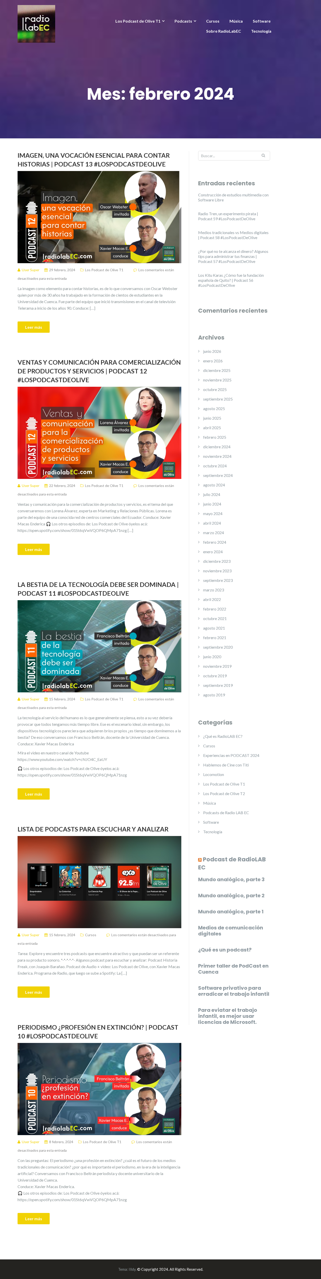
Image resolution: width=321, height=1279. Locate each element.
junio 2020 (212, 656)
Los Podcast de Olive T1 (137, 21)
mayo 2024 (212, 513)
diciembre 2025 (216, 370)
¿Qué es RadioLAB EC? (223, 736)
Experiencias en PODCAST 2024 (231, 755)
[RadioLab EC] (36, 23)
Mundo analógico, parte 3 (231, 879)
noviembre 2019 (217, 666)
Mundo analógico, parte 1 (231, 912)
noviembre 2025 (217, 379)
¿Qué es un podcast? (225, 950)
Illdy (132, 1269)
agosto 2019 (214, 694)
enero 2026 (213, 360)
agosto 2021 (214, 628)
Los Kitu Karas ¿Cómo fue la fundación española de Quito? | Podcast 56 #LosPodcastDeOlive (231, 280)
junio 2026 (212, 351)
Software (262, 21)
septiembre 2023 (218, 580)
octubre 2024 (215, 465)
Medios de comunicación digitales (230, 931)
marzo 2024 (213, 532)
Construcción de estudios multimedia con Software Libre (233, 197)
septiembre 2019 (218, 685)
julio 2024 (211, 494)
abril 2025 (212, 427)
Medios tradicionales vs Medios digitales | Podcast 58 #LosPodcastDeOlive (233, 235)
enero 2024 (213, 551)
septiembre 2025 (218, 399)
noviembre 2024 (217, 456)
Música (236, 21)
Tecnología (261, 31)
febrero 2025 (214, 437)
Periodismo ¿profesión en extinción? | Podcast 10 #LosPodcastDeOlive (98, 1031)
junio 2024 (212, 504)
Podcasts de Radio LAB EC (226, 812)
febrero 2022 (214, 608)
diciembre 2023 (216, 561)
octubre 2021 (215, 618)
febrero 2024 (214, 542)
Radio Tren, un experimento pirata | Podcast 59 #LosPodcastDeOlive (228, 216)
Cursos (212, 21)
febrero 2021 (214, 637)
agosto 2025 (214, 408)
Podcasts (183, 21)
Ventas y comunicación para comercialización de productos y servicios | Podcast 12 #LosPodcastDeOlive (99, 370)
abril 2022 (212, 599)
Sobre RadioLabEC (223, 31)
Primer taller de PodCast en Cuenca (233, 969)
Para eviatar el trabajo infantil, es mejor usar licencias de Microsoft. (227, 1016)
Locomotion (213, 774)
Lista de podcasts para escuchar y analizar (93, 829)
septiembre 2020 (218, 647)
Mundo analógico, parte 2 (231, 896)
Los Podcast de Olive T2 (224, 793)
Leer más (33, 327)
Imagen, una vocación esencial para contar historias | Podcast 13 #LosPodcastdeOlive (94, 159)
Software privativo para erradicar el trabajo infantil (233, 991)
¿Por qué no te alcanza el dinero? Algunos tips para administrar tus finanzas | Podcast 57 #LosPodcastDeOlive (233, 256)
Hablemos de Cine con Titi (226, 764)
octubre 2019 (215, 675)
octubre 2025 (215, 389)
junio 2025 (212, 418)
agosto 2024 (214, 484)
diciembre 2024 (216, 446)
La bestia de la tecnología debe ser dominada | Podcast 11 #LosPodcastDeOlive (98, 589)
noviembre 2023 (217, 570)
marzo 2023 (213, 589)
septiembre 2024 (218, 475)
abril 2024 (212, 523)
